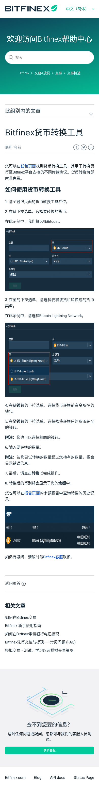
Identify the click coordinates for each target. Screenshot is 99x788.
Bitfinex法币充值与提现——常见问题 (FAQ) (40, 642)
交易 (58, 73)
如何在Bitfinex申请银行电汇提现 (32, 634)
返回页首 (12, 583)
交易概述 (73, 73)
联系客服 (49, 750)
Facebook (76, 147)
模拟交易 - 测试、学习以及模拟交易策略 (39, 650)
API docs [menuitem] (57, 777)
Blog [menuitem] (37, 777)
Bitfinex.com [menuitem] (15, 777)
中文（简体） (78, 9)
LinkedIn (91, 147)
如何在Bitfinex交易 (20, 617)
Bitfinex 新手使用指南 (23, 625)
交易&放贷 (42, 73)
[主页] (31, 10)
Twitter (83, 147)
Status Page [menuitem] (84, 777)
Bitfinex (24, 73)
